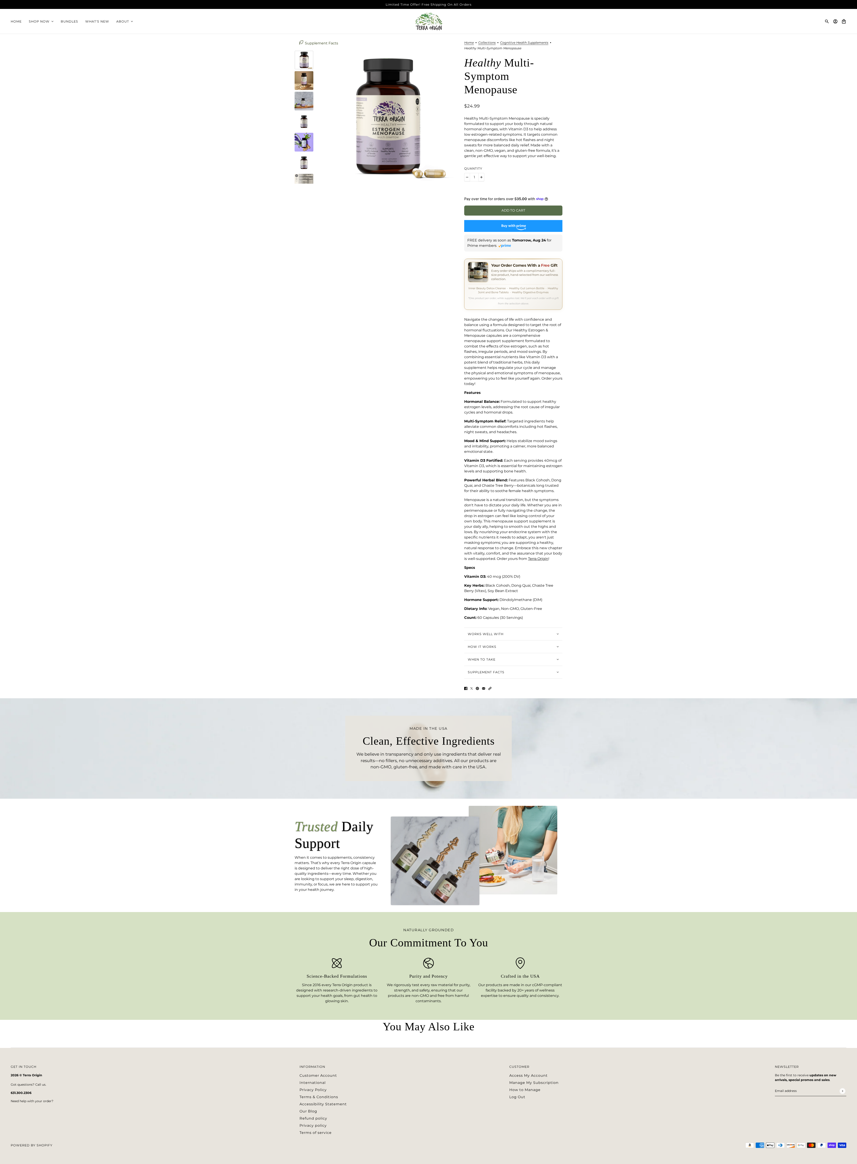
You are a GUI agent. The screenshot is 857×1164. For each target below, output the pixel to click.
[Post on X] (471, 688)
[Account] (835, 21)
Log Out (517, 1097)
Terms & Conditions (319, 1097)
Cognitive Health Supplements (524, 43)
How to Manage (525, 1090)
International (313, 1083)
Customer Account (318, 1075)
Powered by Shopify (31, 1145)
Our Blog (308, 1111)
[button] (490, 688)
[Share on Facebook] (465, 688)
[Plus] (481, 177)
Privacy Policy (313, 1090)
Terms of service (316, 1133)
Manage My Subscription (534, 1083)
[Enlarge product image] (386, 117)
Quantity (473, 168)
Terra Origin (538, 559)
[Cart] (843, 21)
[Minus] (467, 177)
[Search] (826, 21)
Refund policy (313, 1118)
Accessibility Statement (323, 1104)
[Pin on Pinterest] (477, 688)
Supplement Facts (321, 43)
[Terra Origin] (428, 21)
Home (469, 43)
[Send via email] (483, 688)
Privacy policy (313, 1125)
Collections (487, 43)
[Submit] (842, 1091)
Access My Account (528, 1075)
